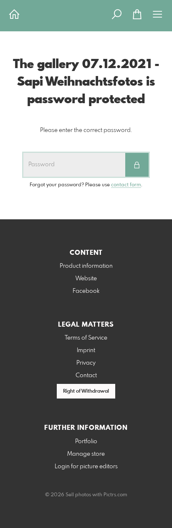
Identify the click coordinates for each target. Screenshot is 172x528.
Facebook (86, 291)
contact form (126, 185)
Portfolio (86, 441)
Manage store (86, 454)
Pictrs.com (115, 495)
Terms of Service (86, 338)
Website (86, 279)
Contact (86, 375)
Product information (86, 266)
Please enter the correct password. (86, 130)
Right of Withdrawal (86, 391)
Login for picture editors (86, 467)
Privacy (86, 363)
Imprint (86, 350)
